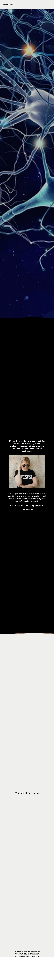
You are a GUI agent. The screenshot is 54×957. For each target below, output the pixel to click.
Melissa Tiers (8, 4)
